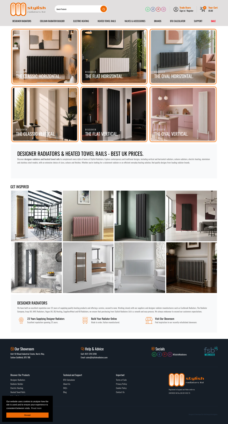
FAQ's (65, 388)
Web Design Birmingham (210, 414)
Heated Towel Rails (17, 392)
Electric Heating (16, 388)
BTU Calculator (69, 379)
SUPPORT (198, 21)
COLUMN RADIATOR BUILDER (52, 21)
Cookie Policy (121, 388)
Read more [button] (36, 408)
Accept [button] (27, 415)
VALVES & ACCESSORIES (135, 21)
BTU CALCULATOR (177, 21)
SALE (213, 21)
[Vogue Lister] (140, 216)
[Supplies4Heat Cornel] (191, 267)
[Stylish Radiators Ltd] (28, 9)
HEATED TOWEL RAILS (107, 21)
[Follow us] (147, 9)
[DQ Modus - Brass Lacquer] (36, 216)
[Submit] (103, 9)
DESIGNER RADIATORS (21, 21)
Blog (65, 392)
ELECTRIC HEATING (81, 21)
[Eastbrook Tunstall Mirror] (36, 267)
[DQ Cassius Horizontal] (88, 216)
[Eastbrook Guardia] (191, 216)
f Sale (124, 379)
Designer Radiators (17, 379)
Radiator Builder (16, 383)
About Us (66, 383)
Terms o (119, 379)
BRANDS (157, 21)
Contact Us (120, 392)
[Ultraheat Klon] (140, 267)
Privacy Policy (121, 383)
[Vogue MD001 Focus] (88, 267)
